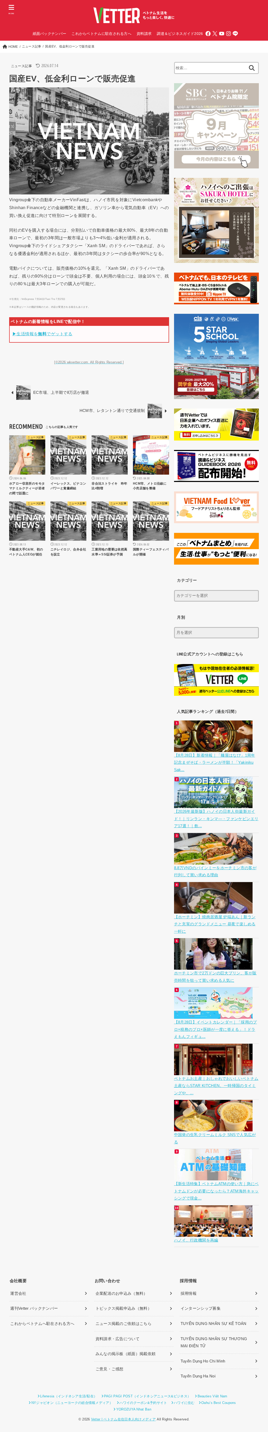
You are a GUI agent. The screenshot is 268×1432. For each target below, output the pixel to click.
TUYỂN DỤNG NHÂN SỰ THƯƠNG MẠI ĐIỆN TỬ (214, 1342)
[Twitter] (214, 33)
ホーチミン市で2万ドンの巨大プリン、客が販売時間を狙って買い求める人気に (215, 977)
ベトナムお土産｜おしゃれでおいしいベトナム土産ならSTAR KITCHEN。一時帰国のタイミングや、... (216, 1085)
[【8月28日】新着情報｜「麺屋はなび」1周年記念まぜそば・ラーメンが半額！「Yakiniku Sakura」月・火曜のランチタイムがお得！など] (214, 748)
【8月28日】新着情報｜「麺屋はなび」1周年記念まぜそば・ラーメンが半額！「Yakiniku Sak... (214, 762)
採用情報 (189, 1293)
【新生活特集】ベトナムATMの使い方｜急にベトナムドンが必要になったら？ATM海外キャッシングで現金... (216, 1191)
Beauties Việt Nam (212, 1396)
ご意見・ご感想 (110, 1369)
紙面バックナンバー (49, 33)
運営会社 (18, 1293)
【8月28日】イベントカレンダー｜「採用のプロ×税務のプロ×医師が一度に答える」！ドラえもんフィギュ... (215, 1029)
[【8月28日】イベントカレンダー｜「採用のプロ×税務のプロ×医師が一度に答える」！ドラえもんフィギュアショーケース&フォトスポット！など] (214, 1015)
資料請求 (144, 33)
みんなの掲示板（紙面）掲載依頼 (126, 1354)
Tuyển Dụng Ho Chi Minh (203, 1361)
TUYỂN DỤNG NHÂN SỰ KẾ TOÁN (214, 1324)
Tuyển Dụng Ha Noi (198, 1376)
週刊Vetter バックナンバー (34, 1308)
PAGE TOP (256, 1385)
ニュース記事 (21, 66)
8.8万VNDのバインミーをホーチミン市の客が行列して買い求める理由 (215, 871)
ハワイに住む (184, 1403)
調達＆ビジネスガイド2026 (180, 33)
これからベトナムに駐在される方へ (101, 33)
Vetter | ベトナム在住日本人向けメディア (123, 1419)
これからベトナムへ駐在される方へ (42, 1324)
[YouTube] (221, 33)
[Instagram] (228, 33)
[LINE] (235, 33)
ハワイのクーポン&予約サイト (143, 1403)
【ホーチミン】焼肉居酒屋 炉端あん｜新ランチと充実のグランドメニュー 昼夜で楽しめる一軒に (215, 924)
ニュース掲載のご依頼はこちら (124, 1324)
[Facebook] (208, 33)
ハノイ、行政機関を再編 (196, 1240)
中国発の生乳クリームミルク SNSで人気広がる (215, 1138)
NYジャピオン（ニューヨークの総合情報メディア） (72, 1403)
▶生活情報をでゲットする (42, 333)
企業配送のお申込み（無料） (122, 1293)
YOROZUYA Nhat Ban (133, 1409)
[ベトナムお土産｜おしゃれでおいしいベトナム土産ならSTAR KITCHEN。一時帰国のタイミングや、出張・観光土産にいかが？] (214, 1071)
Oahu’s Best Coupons (218, 1403)
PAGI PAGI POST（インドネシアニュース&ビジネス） (147, 1396)
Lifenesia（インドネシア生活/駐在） (68, 1396)
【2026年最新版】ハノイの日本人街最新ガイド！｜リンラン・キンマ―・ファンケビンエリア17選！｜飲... (216, 818)
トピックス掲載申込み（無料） (124, 1308)
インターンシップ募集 (201, 1308)
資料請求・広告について (117, 1339)
